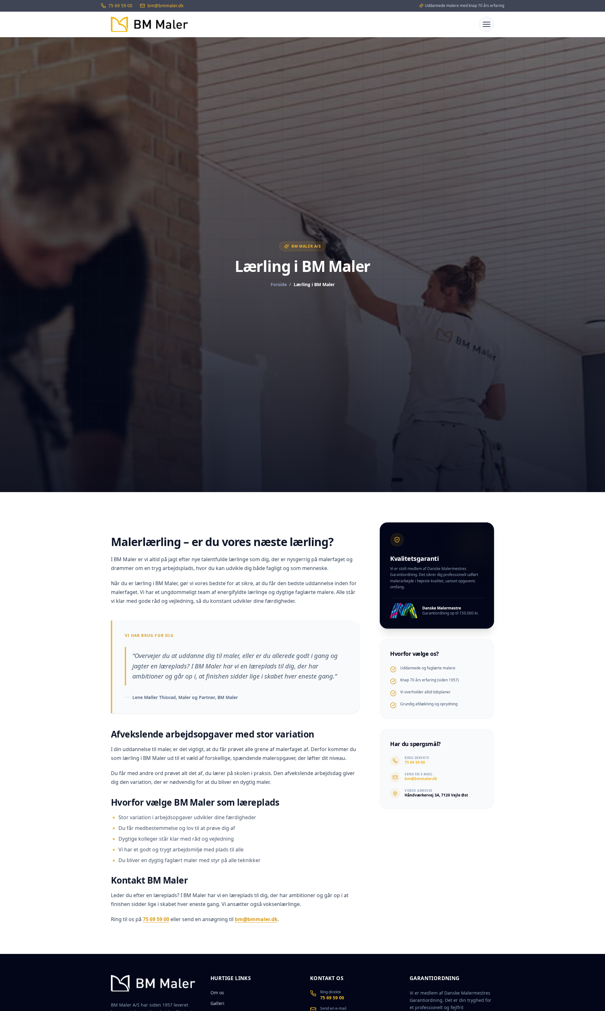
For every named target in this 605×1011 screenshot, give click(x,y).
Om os (217, 993)
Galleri (217, 1003)
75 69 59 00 (156, 919)
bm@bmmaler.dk (256, 919)
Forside (279, 284)
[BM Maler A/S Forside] (149, 24)
